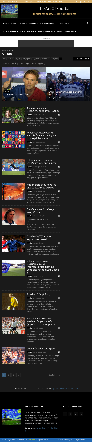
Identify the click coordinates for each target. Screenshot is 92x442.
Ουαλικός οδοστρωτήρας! (41, 348)
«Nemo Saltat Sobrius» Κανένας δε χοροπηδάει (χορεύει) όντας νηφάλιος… (42, 321)
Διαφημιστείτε (57, 2)
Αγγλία (5, 23)
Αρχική (4, 50)
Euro (59, 31)
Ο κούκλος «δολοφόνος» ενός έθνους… (40, 211)
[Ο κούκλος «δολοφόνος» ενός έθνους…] (13, 216)
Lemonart (32, 440)
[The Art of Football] (46, 11)
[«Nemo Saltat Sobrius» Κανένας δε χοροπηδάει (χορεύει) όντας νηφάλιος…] (13, 325)
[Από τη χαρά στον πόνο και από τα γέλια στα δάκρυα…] (13, 191)
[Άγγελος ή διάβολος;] (13, 301)
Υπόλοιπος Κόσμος (27, 31)
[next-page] (18, 375)
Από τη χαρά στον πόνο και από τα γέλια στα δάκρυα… (41, 186)
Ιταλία (13, 23)
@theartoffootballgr (65, 389)
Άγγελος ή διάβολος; (38, 294)
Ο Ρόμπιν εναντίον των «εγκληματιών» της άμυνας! (42, 161)
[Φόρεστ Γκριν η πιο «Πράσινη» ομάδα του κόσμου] (13, 115)
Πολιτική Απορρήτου (44, 2)
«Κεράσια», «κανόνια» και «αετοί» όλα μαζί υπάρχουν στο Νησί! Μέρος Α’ (41, 135)
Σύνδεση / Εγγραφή (29, 2)
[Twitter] (88, 1)
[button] (87, 23)
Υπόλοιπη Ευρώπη (64, 23)
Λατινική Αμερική (9, 31)
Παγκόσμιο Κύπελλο (45, 31)
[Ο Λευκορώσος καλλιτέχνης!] (24, 86)
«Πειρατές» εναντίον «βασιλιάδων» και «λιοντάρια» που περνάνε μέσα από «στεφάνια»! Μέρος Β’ (43, 267)
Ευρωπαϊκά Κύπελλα (47, 23)
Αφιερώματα (69, 31)
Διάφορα (55, 59)
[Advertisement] (46, 43)
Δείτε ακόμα (45, 59)
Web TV (10, 59)
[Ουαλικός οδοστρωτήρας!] (13, 355)
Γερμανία (32, 23)
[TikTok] (84, 1)
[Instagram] (80, 1)
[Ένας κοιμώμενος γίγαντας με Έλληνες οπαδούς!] (68, 86)
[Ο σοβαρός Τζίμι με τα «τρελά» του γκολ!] (13, 243)
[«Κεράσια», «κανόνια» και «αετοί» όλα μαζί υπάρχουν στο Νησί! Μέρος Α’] (13, 139)
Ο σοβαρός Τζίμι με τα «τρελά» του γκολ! (39, 238)
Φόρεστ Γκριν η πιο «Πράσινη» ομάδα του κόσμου (43, 109)
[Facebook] (76, 1)
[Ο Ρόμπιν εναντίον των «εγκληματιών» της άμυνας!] (13, 167)
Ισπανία (22, 23)
